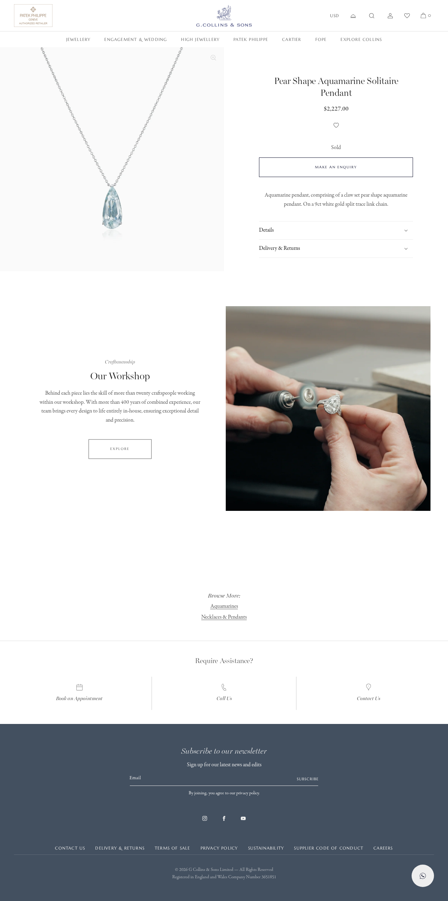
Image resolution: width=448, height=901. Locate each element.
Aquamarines (224, 606)
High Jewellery (200, 39)
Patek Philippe (250, 39)
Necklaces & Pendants (224, 617)
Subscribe (307, 778)
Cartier (291, 39)
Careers (383, 848)
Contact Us (368, 699)
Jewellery (78, 39)
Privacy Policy (219, 848)
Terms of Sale (172, 848)
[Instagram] (204, 822)
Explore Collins (361, 39)
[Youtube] (243, 822)
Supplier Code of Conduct (328, 848)
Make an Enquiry (336, 167)
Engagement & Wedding (135, 39)
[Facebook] (224, 822)
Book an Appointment (79, 699)
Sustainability (266, 848)
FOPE (321, 39)
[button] (371, 15)
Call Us (224, 699)
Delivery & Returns (120, 848)
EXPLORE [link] (120, 448)
